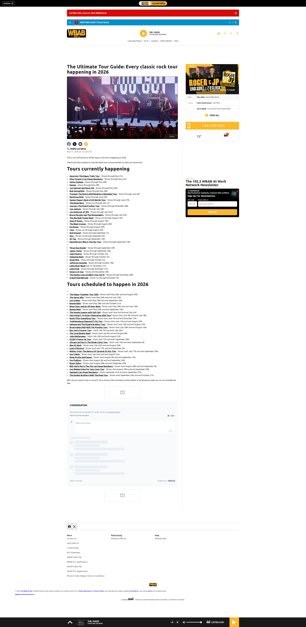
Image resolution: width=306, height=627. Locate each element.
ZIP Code (191, 200)
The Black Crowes (78, 224)
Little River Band (77, 266)
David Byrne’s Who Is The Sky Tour (85, 242)
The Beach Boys (77, 203)
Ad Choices (134, 591)
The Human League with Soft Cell (85, 312)
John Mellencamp (78, 336)
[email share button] (80, 144)
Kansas (73, 185)
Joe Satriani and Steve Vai (82, 188)
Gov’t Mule (75, 354)
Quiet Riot (74, 260)
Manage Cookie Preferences (25, 594)
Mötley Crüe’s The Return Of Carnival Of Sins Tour (93, 351)
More (176, 41)
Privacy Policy (99, 591)
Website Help (160, 538)
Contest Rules (73, 548)
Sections (7, 3)
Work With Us (73, 543)
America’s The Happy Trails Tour (85, 176)
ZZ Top (73, 239)
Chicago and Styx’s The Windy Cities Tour (89, 342)
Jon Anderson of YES (79, 212)
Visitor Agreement (85, 591)
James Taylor (76, 251)
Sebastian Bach (77, 257)
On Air (146, 41)
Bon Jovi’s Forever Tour (81, 330)
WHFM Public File (74, 566)
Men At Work (76, 345)
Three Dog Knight (78, 248)
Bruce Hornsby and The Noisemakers (87, 215)
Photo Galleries (166, 41)
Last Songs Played (134, 41)
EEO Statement (73, 552)
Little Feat (74, 269)
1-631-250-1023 (213, 125)
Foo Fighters (75, 360)
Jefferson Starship (78, 263)
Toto (72, 230)
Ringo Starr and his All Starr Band (85, 306)
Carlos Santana (76, 182)
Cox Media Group (26, 591)
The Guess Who (77, 297)
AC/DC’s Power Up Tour (80, 339)
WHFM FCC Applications (77, 571)
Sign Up (212, 212)
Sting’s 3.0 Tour (77, 272)
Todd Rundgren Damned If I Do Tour (86, 321)
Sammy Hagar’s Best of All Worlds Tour (88, 200)
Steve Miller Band (157, 34)
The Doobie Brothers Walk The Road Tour (89, 375)
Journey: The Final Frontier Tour (85, 206)
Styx (72, 236)
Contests (154, 41)
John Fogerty (76, 254)
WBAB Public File (74, 557)
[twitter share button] (74, 144)
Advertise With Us (118, 538)
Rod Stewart (75, 233)
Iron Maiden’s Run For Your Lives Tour (87, 369)
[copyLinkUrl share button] (86, 144)
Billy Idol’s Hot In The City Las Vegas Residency (91, 366)
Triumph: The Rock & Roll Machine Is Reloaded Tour (93, 194)
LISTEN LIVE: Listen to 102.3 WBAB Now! (88, 13)
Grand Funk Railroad (79, 278)
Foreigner (74, 227)
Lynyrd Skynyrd (77, 348)
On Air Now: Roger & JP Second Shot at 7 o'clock (212, 90)
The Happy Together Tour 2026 (84, 294)
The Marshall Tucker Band (81, 218)
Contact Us (72, 538)
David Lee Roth (77, 197)
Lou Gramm (75, 300)
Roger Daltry (75, 363)
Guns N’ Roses (76, 221)
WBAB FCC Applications (77, 562)
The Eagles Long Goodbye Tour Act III (87, 275)
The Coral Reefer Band (80, 333)
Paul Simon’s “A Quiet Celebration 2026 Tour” (91, 315)
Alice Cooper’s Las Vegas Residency (86, 179)
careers (150, 591)
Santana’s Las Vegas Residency (84, 372)
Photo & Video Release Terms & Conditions (85, 576)
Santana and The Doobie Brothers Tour (88, 324)
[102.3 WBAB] (153, 3)
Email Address (203, 200)
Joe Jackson (75, 209)
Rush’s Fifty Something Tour (83, 318)
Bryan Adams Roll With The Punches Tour (89, 327)
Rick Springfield (77, 191)
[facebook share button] (69, 144)
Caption (171, 136)
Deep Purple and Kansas (81, 357)
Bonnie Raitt (75, 303)
